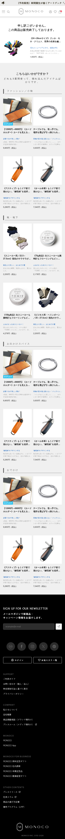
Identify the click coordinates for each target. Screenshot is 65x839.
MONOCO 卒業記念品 (13, 771)
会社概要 (7, 714)
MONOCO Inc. (27, 835)
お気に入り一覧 (49, 660)
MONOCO (7, 740)
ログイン (19, 660)
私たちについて (10, 709)
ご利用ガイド (9, 678)
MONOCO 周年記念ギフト (15, 761)
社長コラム (8, 796)
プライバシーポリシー (13, 693)
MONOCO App (9, 745)
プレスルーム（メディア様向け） (18, 724)
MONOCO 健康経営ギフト (15, 776)
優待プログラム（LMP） (14, 806)
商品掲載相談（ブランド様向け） (18, 719)
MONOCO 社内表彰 (12, 766)
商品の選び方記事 (11, 801)
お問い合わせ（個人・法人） (16, 683)
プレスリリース (10, 791)
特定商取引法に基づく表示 (15, 688)
